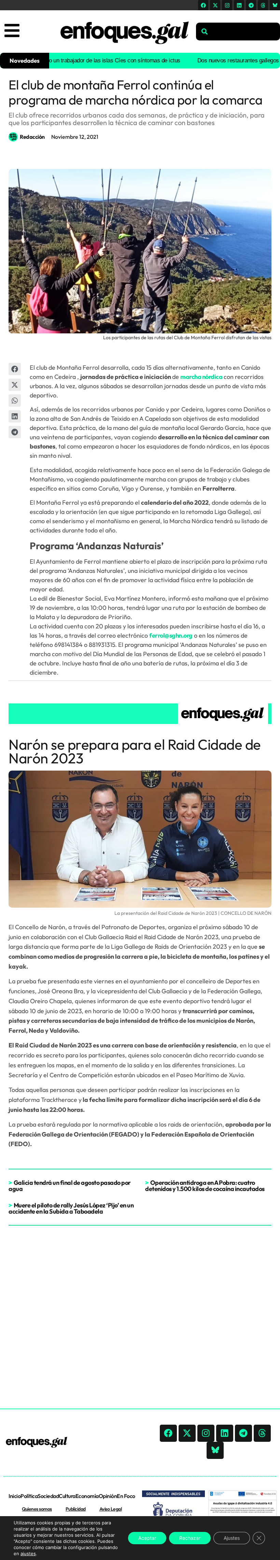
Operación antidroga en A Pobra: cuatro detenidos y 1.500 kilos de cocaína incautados (205, 1186)
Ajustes (232, 1538)
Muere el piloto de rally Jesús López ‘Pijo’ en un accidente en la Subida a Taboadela (71, 1208)
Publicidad (76, 1509)
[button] (15, 369)
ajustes (28, 1553)
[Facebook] (203, 5)
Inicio (14, 1496)
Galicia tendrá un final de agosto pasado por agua (70, 1186)
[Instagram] (227, 5)
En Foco (126, 1496)
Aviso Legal (110, 1509)
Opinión (108, 1496)
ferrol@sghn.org (171, 635)
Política (29, 1496)
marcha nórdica (201, 377)
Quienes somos (37, 1509)
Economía (87, 1496)
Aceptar (147, 1538)
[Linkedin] (239, 5)
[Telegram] (251, 5)
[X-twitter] (215, 5)
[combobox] (238, 31)
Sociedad (48, 1496)
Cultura (67, 1496)
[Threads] (263, 5)
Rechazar (189, 1538)
